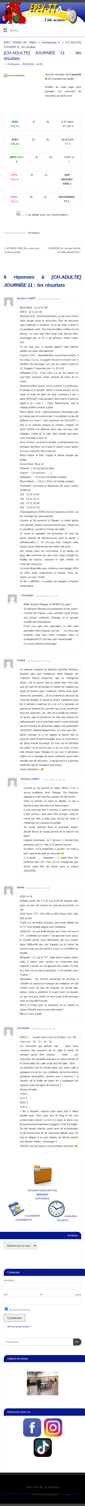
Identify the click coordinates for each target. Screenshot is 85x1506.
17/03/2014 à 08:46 (53, 780)
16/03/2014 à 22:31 (47, 596)
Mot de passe (42, 1294)
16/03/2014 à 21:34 (39, 661)
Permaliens (34, 233)
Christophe (13, 64)
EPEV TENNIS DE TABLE (20, 42)
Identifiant (9, 1280)
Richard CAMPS (26, 298)
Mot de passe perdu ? (19, 1326)
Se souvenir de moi (19, 1309)
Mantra (63, 1494)
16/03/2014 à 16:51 (49, 299)
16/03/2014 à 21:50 (38, 888)
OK (76, 1341)
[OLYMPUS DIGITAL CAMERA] (43, 1383)
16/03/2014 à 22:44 (43, 1029)
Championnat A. (50, 42)
